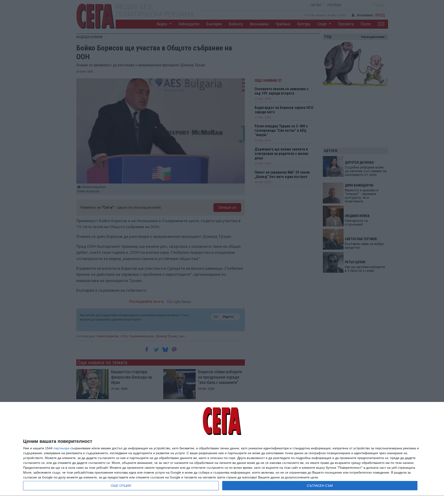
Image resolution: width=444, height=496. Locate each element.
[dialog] (222, 449)
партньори (61, 448)
